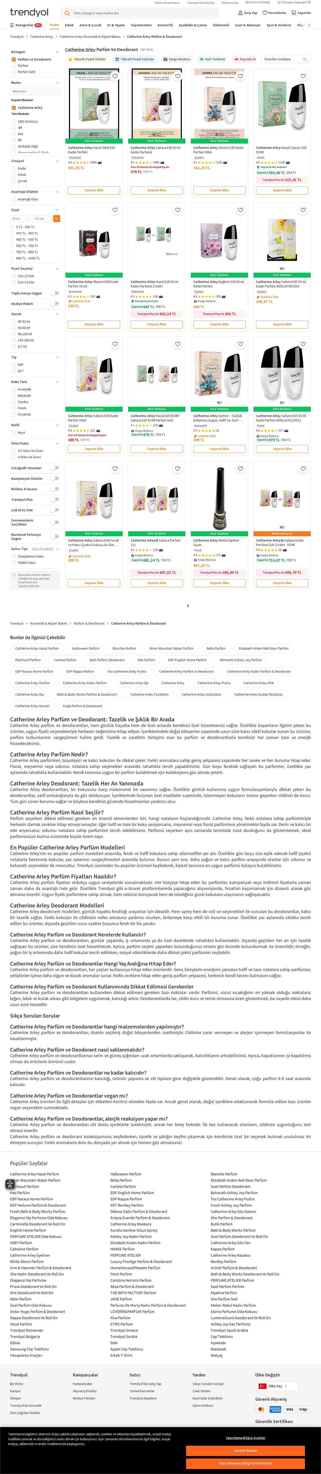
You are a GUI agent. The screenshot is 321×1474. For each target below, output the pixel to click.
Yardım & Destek (260, 2)
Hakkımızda (230, 3)
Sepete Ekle (94, 190)
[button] (35, 52)
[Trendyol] (29, 13)
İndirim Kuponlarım (167, 3)
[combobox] (286, 59)
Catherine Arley (41, 37)
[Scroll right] (305, 25)
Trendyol (17, 37)
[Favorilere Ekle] (115, 76)
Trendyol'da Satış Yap (200, 3)
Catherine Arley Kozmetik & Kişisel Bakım (90, 37)
